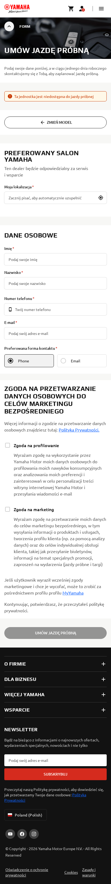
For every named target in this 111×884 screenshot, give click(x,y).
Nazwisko (12, 272)
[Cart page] (71, 8)
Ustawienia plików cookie (55, 851)
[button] (101, 8)
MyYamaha (73, 592)
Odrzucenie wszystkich (56, 868)
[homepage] (17, 8)
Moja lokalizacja (18, 186)
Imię (8, 248)
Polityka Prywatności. (79, 429)
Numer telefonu (18, 298)
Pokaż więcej (17, 835)
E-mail (9, 322)
